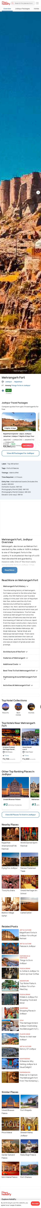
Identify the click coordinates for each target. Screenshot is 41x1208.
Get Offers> (27, 445)
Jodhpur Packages (22, 9)
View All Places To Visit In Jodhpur (20, 814)
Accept (35, 1203)
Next (38, 192)
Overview (7, 9)
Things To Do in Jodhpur (20, 385)
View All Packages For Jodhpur (20, 453)
